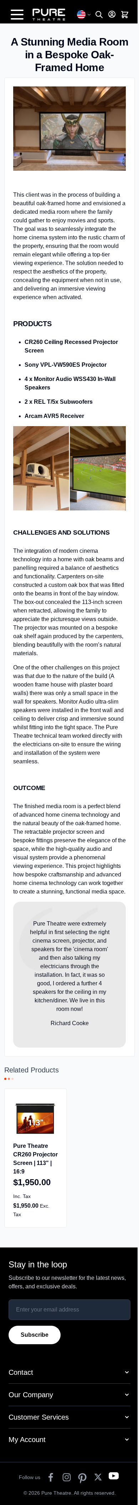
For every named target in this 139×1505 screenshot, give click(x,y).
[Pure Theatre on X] (98, 1477)
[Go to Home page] (52, 14)
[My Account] (112, 14)
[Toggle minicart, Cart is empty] (124, 15)
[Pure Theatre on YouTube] (113, 1477)
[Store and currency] (84, 14)
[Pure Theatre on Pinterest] (82, 1477)
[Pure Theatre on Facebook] (51, 1477)
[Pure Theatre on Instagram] (66, 1477)
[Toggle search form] (99, 15)
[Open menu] (17, 14)
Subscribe (34, 1335)
